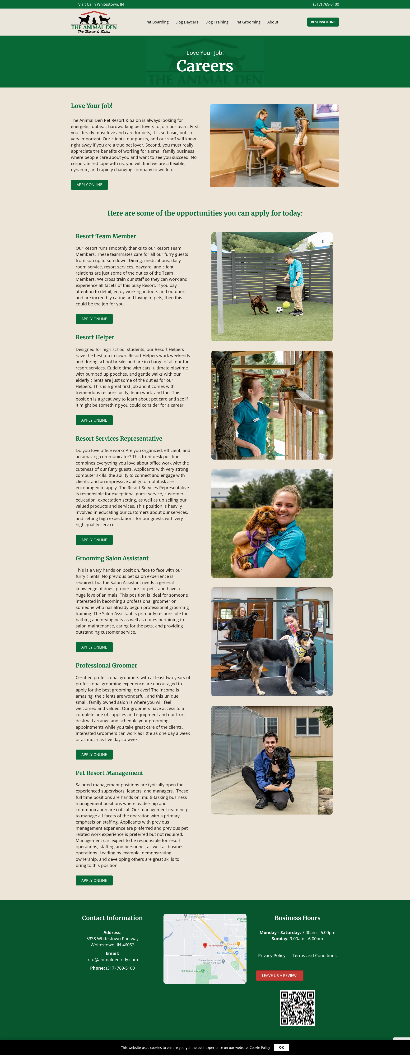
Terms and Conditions (315, 955)
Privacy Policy (271, 955)
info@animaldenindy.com (112, 959)
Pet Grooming (248, 22)
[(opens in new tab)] (297, 1007)
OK (281, 1047)
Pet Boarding (157, 22)
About (272, 22)
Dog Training (216, 22)
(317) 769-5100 (120, 968)
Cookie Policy (260, 1047)
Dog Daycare (187, 22)
